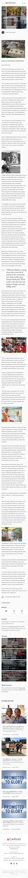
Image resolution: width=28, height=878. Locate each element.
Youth (10, 860)
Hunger (5, 860)
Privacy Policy (11, 872)
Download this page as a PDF (12, 597)
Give (22, 853)
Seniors (15, 860)
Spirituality (21, 860)
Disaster (12, 858)
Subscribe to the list (13, 626)
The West (5, 17)
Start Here (17, 853)
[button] (3, 3)
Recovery (7, 858)
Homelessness (20, 858)
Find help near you (14, 848)
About (6, 853)
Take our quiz (22, 688)
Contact (11, 853)
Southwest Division (6, 602)
